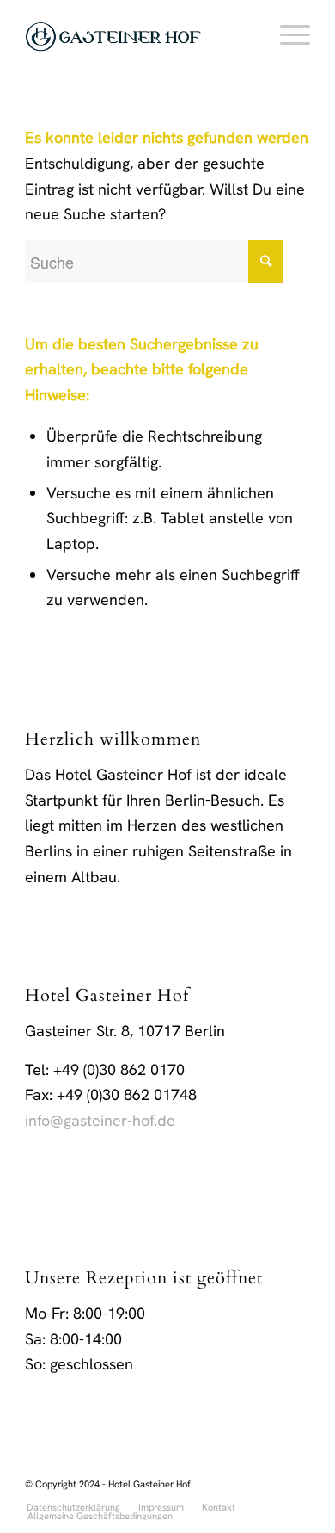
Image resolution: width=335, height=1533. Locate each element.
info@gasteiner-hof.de (100, 1120)
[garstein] (139, 34)
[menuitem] (286, 34)
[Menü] (286, 34)
